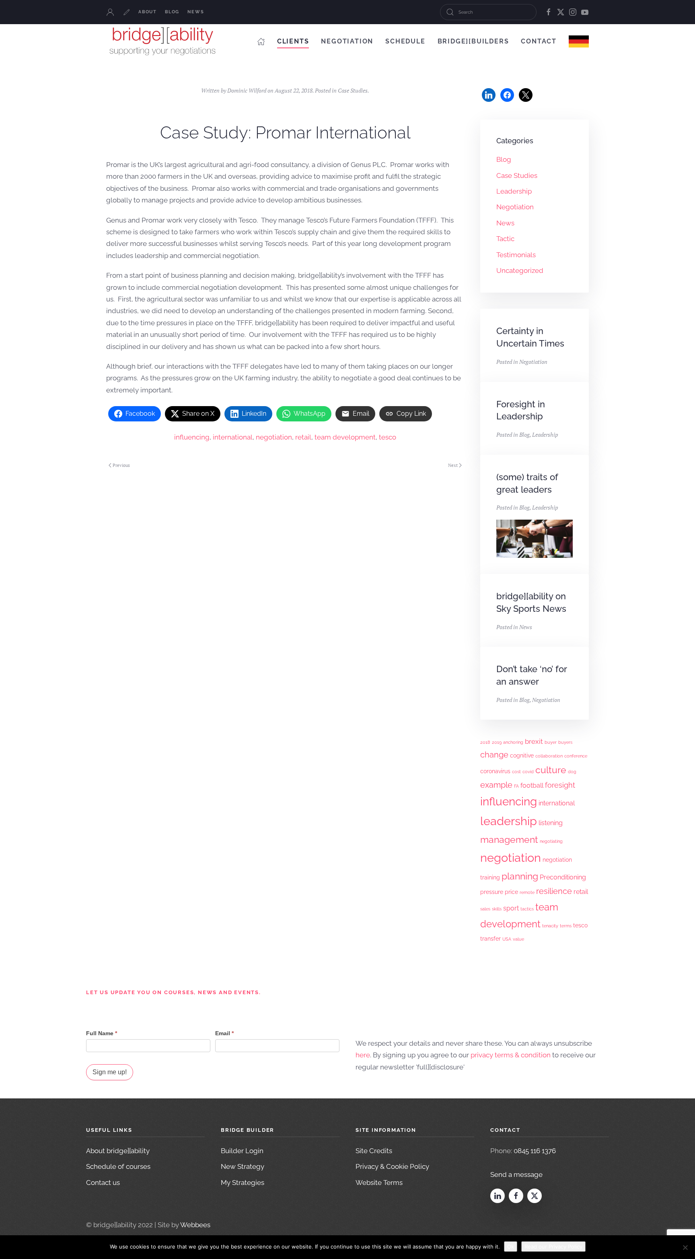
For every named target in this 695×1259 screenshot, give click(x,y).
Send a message (516, 1174)
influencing (192, 437)
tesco (387, 437)
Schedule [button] (405, 41)
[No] (685, 1247)
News (195, 11)
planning (520, 876)
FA (516, 786)
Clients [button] (293, 41)
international (233, 437)
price (511, 892)
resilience (554, 891)
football (531, 785)
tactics (527, 908)
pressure (491, 892)
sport (511, 908)
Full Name (101, 1033)
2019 (497, 742)
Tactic (505, 239)
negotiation (274, 437)
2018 (485, 742)
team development (345, 437)
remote (527, 892)
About (147, 11)
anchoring (513, 742)
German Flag (579, 41)
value (518, 939)
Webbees (195, 1225)
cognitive (522, 755)
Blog (172, 11)
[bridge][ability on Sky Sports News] (534, 610)
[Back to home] (162, 41)
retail (303, 437)
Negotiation (515, 207)
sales (485, 908)
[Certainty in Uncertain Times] (534, 345)
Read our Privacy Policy (553, 1246)
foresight (560, 785)
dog (572, 771)
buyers (565, 742)
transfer (490, 938)
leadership (508, 821)
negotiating (551, 841)
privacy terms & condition (511, 1055)
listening (551, 823)
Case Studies (353, 90)
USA (506, 939)
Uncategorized (519, 270)
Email (224, 1033)
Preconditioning (563, 877)
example (496, 785)
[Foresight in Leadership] (534, 418)
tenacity (550, 925)
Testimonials (516, 255)
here (363, 1055)
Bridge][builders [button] (473, 41)
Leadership (514, 191)
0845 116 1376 (535, 1151)
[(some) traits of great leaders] (534, 514)
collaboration (549, 755)
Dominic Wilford (246, 90)
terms (566, 925)
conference (575, 755)
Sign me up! (110, 1072)
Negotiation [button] (347, 41)
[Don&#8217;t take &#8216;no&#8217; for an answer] (534, 683)
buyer (551, 742)
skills (497, 908)
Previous (121, 465)
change (494, 755)
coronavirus (495, 771)
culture (550, 769)
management (509, 839)
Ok (510, 1246)
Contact (539, 41)
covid (528, 771)
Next (453, 465)
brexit (534, 741)
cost (516, 771)
